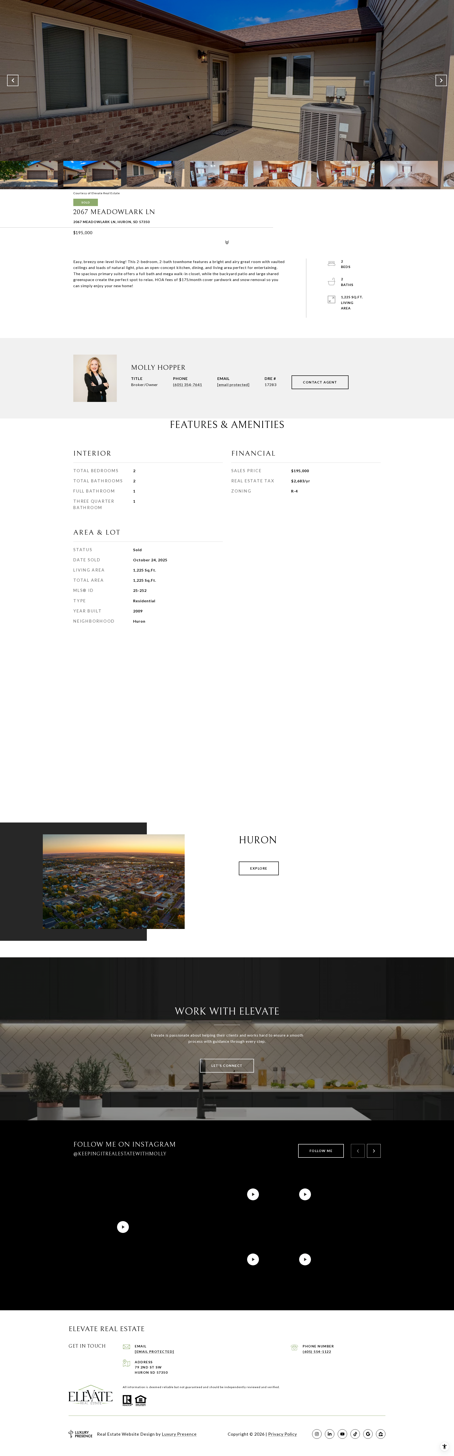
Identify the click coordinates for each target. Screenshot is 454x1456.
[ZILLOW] (380, 1434)
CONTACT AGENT (320, 382)
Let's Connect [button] (227, 1066)
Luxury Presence (179, 1434)
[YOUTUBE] (342, 1434)
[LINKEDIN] (329, 1434)
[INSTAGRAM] (317, 1434)
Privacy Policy (282, 1434)
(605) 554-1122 (317, 1352)
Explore (258, 868)
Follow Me (321, 1151)
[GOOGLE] (368, 1434)
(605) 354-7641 (187, 384)
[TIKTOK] (355, 1434)
